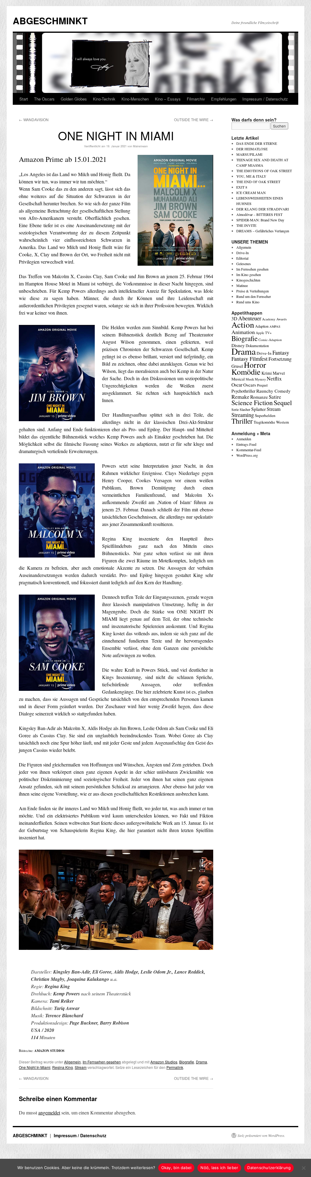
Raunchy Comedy (273, 391)
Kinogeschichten (248, 280)
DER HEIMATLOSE (252, 148)
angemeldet (49, 1112)
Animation (243, 332)
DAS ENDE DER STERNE (256, 143)
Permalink (174, 1067)
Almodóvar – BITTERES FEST (259, 214)
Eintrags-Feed (246, 444)
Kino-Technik (104, 99)
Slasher (245, 409)
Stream (81, 1067)
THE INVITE (246, 225)
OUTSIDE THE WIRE (193, 119)
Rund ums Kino (247, 301)
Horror (255, 364)
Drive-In (242, 252)
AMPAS (274, 326)
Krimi (266, 373)
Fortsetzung (280, 359)
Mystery (260, 379)
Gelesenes (243, 263)
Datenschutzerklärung (269, 1167)
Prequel (262, 385)
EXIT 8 (241, 187)
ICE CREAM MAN (251, 192)
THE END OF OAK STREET (258, 181)
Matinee (242, 285)
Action (242, 324)
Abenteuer (249, 318)
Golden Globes (74, 99)
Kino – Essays (168, 99)
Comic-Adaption (270, 339)
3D (234, 319)
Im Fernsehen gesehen (102, 1061)
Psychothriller (243, 391)
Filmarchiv (196, 99)
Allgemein (72, 1061)
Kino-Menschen (135, 99)
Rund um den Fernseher (253, 296)
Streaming (242, 414)
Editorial (242, 258)
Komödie (246, 371)
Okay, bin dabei (176, 1167)
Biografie (186, 1061)
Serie (235, 409)
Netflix (274, 378)
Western (282, 422)
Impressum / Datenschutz (265, 99)
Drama (201, 1061)
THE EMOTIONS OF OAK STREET (264, 170)
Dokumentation (257, 345)
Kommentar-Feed (248, 449)
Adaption (261, 326)
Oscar (236, 384)
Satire (275, 396)
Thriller (242, 421)
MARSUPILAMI (249, 154)
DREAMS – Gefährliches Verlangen (262, 230)
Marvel (279, 373)
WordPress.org (247, 455)
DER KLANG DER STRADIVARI (262, 208)
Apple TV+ (264, 332)
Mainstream (140, 146)
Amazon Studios (163, 1061)
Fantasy (280, 352)
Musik (250, 379)
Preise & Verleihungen (252, 290)
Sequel (283, 402)
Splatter (258, 409)
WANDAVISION (34, 119)
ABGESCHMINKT (50, 20)
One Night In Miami (34, 1067)
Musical (238, 379)
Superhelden (265, 415)
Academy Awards (274, 319)
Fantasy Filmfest (249, 358)
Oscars (249, 385)
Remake (240, 396)
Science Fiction (252, 402)
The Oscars (44, 99)
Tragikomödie (264, 422)
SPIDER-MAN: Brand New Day (260, 219)
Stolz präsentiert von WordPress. (261, 1135)
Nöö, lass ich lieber (219, 1167)
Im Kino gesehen (248, 274)
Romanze (259, 397)
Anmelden (243, 438)
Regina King (62, 1067)
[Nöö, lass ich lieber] (303, 1168)
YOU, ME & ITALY (251, 176)
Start (23, 99)
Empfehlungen (223, 99)
